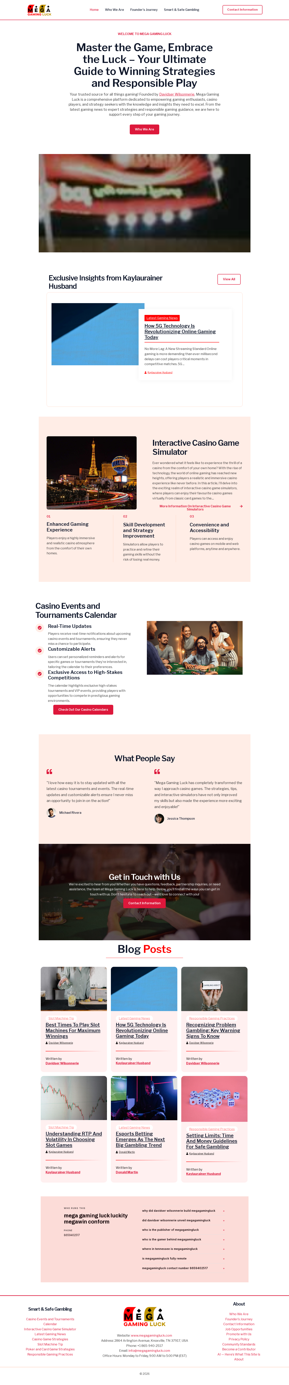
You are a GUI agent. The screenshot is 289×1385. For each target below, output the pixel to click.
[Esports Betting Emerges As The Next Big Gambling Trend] (144, 1098)
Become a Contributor (239, 1349)
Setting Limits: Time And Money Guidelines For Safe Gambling (211, 1141)
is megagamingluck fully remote (164, 1258)
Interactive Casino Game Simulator (50, 1329)
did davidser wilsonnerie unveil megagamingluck (176, 1220)
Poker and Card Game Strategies (50, 1349)
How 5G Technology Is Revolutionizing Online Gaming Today (180, 331)
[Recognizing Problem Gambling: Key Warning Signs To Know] (214, 989)
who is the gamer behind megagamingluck (171, 1239)
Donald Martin (127, 1152)
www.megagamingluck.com (151, 1335)
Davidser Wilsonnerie (176, 94)
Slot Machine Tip (61, 1018)
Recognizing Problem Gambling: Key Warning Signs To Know (213, 1030)
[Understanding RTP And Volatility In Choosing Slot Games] (74, 1098)
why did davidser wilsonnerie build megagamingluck (178, 1210)
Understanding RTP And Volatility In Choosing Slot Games (74, 1139)
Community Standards (238, 1344)
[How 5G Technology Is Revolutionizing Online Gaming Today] (98, 334)
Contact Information (238, 1324)
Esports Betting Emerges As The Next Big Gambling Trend (140, 1139)
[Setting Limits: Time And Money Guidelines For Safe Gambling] (214, 1098)
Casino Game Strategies (50, 1339)
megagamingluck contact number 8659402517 (175, 1268)
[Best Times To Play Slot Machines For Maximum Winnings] (74, 989)
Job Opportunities (238, 1329)
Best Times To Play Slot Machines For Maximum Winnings (73, 1030)
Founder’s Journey (238, 1319)
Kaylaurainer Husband (160, 372)
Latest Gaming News (162, 318)
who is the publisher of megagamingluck (170, 1229)
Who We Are (239, 1314)
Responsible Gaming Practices (212, 1018)
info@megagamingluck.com (149, 1351)
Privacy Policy (239, 1339)
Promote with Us (238, 1334)
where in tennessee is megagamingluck (170, 1248)
